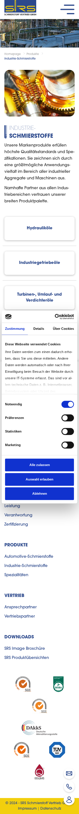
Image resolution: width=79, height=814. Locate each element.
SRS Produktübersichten (26, 658)
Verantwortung (18, 515)
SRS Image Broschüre (24, 649)
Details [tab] (38, 328)
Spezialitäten (16, 575)
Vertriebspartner (19, 617)
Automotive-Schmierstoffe (28, 557)
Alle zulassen (39, 465)
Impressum (27, 808)
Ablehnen (39, 493)
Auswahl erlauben (39, 479)
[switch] (67, 417)
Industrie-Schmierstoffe (20, 58)
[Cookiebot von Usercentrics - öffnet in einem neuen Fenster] (56, 317)
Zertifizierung (16, 525)
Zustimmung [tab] (15, 328)
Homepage (12, 54)
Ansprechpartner (20, 607)
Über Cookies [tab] (63, 328)
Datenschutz (50, 808)
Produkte (33, 54)
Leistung (12, 506)
